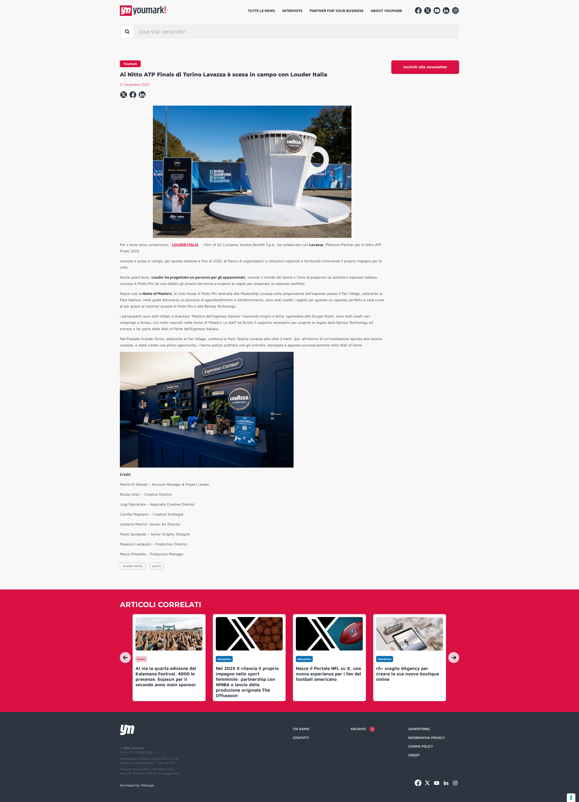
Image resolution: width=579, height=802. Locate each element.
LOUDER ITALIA (185, 245)
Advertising (419, 729)
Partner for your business (336, 11)
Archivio (358, 729)
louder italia (133, 566)
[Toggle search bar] (127, 31)
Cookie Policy (420, 746)
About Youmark (386, 11)
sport (156, 566)
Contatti (301, 738)
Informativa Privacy (426, 738)
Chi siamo (301, 729)
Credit (414, 755)
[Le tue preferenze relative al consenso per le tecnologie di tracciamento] (571, 797)
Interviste (292, 11)
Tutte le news (261, 11)
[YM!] (143, 10)
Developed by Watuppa (137, 785)
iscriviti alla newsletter (425, 67)
